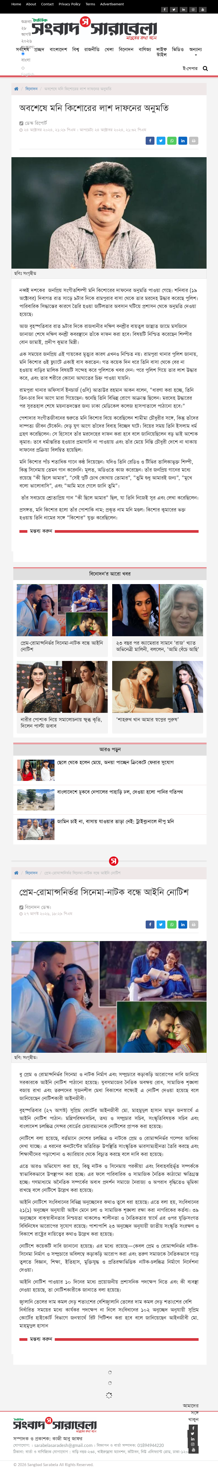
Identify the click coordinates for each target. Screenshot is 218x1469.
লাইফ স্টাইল (161, 52)
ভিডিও (178, 49)
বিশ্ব (75, 49)
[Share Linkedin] (182, 140)
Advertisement (112, 4)
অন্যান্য (195, 49)
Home (16, 4)
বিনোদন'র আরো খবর (110, 574)
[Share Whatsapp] (172, 141)
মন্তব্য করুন (41, 531)
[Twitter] (174, 10)
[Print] (193, 141)
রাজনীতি (91, 49)
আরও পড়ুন (110, 749)
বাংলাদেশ (58, 49)
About (31, 4)
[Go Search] (205, 69)
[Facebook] (164, 10)
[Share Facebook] (150, 140)
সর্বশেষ (22, 49)
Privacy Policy (70, 4)
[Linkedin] (183, 10)
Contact (47, 4)
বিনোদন (126, 49)
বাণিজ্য (145, 49)
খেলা (109, 49)
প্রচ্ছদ (39, 49)
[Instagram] (193, 10)
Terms (90, 4)
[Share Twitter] (161, 140)
